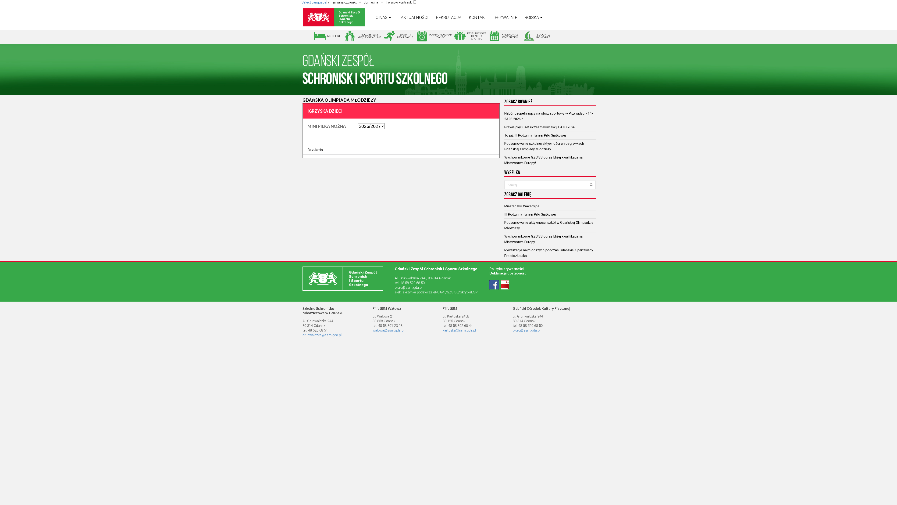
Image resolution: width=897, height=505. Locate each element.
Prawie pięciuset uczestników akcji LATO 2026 (539, 127)
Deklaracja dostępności (508, 273)
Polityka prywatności (506, 269)
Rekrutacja (448, 17)
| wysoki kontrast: (398, 2)
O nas (382, 17)
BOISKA (532, 17)
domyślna (371, 2)
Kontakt (478, 17)
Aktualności (414, 17)
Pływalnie (506, 17)
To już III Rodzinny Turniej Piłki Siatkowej (535, 135)
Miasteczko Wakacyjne (521, 206)
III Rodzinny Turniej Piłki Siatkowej (530, 214)
